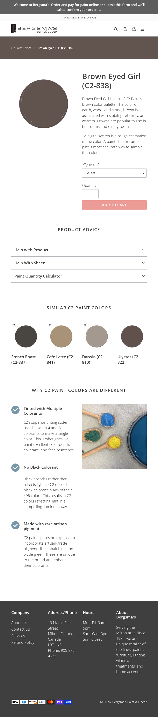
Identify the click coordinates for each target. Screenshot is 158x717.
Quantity (89, 185)
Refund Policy (22, 642)
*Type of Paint (94, 164)
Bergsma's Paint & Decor (129, 702)
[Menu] (142, 28)
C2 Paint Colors (21, 48)
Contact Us (20, 629)
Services (18, 635)
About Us (19, 622)
